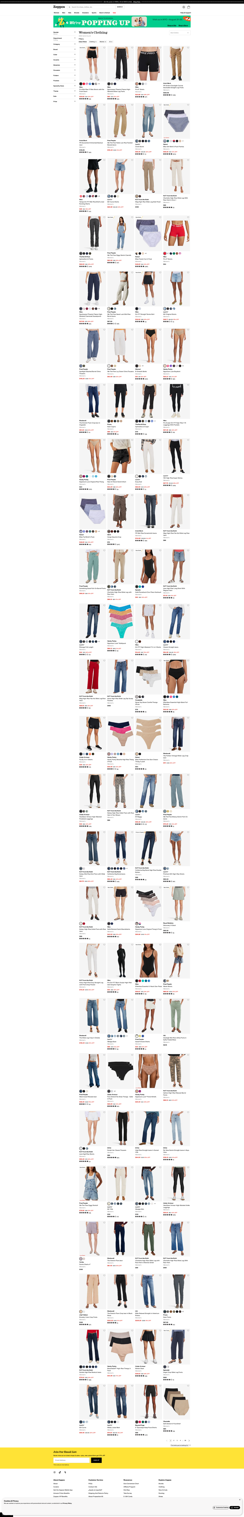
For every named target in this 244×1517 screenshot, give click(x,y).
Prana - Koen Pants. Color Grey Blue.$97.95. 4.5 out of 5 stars (176, 1300)
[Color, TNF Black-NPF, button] (83, 253)
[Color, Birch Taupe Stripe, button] (83, 1258)
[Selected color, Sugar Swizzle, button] (136, 1036)
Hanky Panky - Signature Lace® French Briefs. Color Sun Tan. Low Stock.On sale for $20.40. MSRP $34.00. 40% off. (148, 1080)
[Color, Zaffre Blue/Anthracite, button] (142, 586)
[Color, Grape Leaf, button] (118, 421)
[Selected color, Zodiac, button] (108, 476)
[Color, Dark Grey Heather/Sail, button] (111, 83)
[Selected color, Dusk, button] (164, 811)
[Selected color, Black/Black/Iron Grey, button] (80, 83)
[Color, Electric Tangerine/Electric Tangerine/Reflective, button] (90, 753)
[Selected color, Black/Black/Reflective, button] (80, 753)
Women (102, 42)
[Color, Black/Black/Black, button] (177, 141)
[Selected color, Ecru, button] (80, 923)
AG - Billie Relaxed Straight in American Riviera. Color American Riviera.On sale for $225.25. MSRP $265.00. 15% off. (148, 1300)
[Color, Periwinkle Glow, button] (152, 421)
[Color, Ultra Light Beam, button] (114, 308)
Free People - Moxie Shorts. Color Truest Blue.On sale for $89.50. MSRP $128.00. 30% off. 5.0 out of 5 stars (176, 969)
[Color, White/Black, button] (139, 308)
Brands (161, 1483)
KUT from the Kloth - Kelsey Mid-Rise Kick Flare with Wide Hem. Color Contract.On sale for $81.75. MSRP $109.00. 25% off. (92, 856)
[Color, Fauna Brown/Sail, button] (93, 308)
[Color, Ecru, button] (111, 476)
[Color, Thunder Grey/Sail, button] (96, 308)
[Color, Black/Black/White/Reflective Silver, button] (96, 196)
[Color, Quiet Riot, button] (173, 308)
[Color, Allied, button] (83, 1366)
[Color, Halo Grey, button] (111, 1091)
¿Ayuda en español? (95, 1490)
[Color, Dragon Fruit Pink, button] (167, 365)
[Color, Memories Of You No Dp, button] (114, 196)
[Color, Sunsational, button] (114, 476)
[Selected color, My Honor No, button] (80, 641)
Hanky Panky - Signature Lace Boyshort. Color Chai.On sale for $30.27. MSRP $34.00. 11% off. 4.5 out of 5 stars (176, 354)
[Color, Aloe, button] (114, 365)
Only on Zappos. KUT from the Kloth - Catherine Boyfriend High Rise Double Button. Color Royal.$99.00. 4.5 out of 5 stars (148, 856)
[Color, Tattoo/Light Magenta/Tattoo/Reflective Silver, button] (83, 196)
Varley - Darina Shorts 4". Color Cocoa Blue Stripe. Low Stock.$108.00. (92, 1246)
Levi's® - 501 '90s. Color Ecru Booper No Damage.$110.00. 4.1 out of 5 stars (120, 1192)
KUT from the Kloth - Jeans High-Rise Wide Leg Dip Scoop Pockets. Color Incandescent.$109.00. (120, 686)
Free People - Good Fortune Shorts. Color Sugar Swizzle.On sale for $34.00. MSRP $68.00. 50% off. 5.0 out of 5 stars (148, 1024)
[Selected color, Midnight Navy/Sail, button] (80, 308)
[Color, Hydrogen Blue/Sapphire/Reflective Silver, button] (86, 196)
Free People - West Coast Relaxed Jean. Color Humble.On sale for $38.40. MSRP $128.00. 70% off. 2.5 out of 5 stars (92, 1080)
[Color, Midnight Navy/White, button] (93, 83)
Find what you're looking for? (180, 1445)
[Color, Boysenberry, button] (83, 476)
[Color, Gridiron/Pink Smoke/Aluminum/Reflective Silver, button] (90, 196)
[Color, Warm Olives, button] (139, 1036)
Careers (56, 1487)
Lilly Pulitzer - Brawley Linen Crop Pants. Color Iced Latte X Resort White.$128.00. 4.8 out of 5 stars (92, 1300)
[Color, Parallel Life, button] (142, 1203)
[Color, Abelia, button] (118, 868)
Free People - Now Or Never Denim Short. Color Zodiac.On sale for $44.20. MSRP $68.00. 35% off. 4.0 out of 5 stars (120, 464)
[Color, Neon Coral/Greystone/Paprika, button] (173, 141)
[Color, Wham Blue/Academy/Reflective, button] (86, 753)
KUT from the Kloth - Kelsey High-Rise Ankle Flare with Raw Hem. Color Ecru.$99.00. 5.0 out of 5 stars (92, 913)
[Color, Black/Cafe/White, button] (136, 253)
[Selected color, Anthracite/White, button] (136, 586)
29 (185, 1440)
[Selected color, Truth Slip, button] (136, 476)
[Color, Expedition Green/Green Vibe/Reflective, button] (93, 753)
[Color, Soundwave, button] (111, 308)
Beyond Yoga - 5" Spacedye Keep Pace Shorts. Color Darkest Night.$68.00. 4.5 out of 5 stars (148, 1410)
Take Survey (128, 1493)
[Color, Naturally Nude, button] (139, 365)
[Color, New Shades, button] (145, 141)
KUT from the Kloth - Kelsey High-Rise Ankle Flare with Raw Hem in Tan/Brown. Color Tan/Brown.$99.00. (120, 800)
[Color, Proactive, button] (86, 1148)
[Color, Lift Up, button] (148, 141)
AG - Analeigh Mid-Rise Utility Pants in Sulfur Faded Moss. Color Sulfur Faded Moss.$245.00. (176, 1024)
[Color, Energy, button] (142, 980)
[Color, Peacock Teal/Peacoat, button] (139, 586)
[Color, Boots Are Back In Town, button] (118, 1036)
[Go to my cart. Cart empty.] (189, 7)
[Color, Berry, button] (83, 1091)
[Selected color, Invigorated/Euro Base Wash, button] (108, 868)
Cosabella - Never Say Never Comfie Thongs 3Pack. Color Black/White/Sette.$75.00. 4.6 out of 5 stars (148, 686)
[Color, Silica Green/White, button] (86, 811)
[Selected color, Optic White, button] (80, 1148)
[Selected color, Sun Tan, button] (136, 1091)
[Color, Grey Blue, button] (114, 421)
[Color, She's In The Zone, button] (139, 1203)
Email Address (60, 1460)
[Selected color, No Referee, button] (164, 308)
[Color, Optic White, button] (83, 868)
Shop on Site (171, 25)
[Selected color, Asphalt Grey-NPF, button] (80, 253)
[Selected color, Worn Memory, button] (136, 811)
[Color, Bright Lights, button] (170, 811)
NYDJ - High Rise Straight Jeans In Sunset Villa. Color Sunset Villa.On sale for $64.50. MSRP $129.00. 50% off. (148, 1136)
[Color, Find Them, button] (96, 641)
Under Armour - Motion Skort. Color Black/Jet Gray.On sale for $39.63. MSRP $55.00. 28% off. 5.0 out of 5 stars (148, 1355)
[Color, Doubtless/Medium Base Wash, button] (124, 868)
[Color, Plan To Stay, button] (114, 1203)
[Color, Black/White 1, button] (139, 83)
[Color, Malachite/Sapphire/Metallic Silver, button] (173, 253)
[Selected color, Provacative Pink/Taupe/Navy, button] (108, 753)
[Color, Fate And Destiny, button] (145, 476)
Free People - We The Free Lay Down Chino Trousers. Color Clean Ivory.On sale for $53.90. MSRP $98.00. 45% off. (120, 354)
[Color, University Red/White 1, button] (83, 83)
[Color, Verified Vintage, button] (111, 1203)
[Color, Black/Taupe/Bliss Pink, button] (114, 753)
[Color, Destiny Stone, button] (145, 1203)
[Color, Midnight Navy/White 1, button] (170, 253)
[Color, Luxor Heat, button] (167, 868)
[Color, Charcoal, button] (118, 531)
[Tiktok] (60, 1472)
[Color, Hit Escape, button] (167, 308)
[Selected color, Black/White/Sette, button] (136, 696)
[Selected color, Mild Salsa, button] (80, 1421)
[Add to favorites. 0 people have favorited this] (104, 47)
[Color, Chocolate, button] (139, 196)
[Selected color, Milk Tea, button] (136, 196)
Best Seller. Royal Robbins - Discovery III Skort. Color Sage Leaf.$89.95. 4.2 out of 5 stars (176, 913)
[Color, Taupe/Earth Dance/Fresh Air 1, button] (118, 753)
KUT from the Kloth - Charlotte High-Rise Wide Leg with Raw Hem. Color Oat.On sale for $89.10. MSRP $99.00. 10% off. (120, 574)
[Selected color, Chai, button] (164, 365)
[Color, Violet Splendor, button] (142, 1036)
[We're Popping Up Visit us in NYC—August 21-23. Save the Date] (122, 21)
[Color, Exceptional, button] (93, 1366)
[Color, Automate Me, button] (83, 641)
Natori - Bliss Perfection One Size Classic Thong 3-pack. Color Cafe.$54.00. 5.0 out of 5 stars (148, 743)
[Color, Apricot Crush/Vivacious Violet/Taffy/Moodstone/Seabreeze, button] (139, 923)
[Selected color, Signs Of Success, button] (108, 196)
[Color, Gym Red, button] (139, 980)
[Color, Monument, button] (96, 1366)
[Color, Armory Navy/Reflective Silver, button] (139, 641)
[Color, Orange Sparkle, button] (90, 476)
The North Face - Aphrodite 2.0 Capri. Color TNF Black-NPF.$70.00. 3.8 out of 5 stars (148, 409)
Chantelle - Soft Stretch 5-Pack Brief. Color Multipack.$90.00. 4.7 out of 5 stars (176, 1410)
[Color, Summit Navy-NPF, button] (86, 253)
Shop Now (136, 2)
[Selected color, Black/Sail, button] (108, 83)
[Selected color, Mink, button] (108, 531)
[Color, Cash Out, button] (118, 1203)
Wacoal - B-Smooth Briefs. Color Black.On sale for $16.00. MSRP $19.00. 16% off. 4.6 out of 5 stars (148, 354)
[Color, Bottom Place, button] (170, 308)
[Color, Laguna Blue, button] (96, 476)
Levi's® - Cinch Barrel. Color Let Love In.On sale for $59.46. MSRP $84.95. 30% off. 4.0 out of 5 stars (148, 129)
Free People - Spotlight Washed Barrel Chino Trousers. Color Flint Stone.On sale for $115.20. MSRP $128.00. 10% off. (92, 354)
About (55, 1483)
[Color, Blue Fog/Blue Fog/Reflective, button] (83, 753)
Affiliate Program (129, 1487)
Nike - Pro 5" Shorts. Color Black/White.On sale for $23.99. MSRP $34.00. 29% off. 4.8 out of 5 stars (148, 73)
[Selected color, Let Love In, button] (136, 141)
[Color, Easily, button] (121, 868)
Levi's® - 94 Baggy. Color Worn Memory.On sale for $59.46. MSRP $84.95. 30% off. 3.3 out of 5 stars (148, 800)
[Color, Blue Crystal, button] (173, 696)
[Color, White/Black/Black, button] (145, 83)
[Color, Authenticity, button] (111, 868)
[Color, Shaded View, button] (114, 1421)
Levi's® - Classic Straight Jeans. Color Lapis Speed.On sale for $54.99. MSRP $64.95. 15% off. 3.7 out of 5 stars (176, 630)
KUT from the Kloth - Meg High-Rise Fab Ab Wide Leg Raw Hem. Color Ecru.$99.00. (176, 519)
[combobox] (91, 7)
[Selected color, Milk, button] (108, 308)
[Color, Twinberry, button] (111, 531)
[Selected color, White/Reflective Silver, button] (136, 641)
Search (120, 7)
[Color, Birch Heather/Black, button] (90, 308)
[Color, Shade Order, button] (145, 811)
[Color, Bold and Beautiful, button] (121, 1036)
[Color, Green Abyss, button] (177, 696)
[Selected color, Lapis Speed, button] (164, 641)
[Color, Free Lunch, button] (142, 476)
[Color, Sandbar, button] (121, 421)
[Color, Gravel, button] (167, 1311)
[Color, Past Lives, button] (139, 141)
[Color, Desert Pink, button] (170, 696)
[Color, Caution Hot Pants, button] (142, 811)
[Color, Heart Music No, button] (86, 1421)
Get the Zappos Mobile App (63, 1490)
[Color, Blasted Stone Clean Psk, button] (86, 641)
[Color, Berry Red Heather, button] (139, 1421)
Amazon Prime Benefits (61, 1493)
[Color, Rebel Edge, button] (139, 476)
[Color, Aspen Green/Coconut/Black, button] (167, 141)
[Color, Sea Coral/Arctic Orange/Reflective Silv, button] (80, 196)
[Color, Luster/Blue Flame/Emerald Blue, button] (170, 141)
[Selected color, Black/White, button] (136, 83)
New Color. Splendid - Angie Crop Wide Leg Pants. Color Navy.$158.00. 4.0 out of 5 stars (176, 1355)
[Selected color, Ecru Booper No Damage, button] (108, 1203)
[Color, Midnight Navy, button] (167, 696)
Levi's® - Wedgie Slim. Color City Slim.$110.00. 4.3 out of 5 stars (148, 1192)
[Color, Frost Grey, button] (145, 421)
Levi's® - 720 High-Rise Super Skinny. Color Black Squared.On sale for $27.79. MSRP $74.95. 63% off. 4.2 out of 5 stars (176, 464)
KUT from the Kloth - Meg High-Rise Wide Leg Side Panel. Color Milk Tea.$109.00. (148, 185)
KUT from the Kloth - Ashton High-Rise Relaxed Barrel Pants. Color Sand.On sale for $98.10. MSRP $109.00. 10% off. (176, 1080)
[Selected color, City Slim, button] (136, 1203)
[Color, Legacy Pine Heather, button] (142, 1421)
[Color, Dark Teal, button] (86, 476)
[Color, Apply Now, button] (90, 641)
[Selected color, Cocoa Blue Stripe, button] (80, 1258)
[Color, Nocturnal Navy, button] (145, 1421)
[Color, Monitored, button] (90, 1366)
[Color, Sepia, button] (111, 421)
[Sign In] (183, 7)
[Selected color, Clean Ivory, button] (108, 365)
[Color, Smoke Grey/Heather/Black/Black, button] (142, 83)
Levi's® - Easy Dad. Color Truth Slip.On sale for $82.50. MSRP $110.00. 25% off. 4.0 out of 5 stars (148, 464)
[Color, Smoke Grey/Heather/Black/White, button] (96, 83)
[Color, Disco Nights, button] (152, 1203)
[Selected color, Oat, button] (108, 586)
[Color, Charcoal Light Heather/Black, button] (83, 811)
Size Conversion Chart (131, 1483)
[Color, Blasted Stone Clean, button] (114, 1036)
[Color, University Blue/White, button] (90, 83)
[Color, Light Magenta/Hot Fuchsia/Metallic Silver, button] (180, 253)
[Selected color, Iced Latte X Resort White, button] (80, 1311)
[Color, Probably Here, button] (111, 1036)
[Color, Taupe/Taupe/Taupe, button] (124, 753)
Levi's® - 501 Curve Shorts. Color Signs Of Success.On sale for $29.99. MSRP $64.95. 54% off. (120, 185)
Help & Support (185, 13)
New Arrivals (163, 1490)
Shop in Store (183, 25)
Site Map (127, 1490)
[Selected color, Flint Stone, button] (80, 365)
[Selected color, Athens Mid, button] (164, 868)
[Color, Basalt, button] (180, 1311)
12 (110, 42)
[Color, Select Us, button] (93, 641)
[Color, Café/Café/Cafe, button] (180, 141)
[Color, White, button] (177, 365)
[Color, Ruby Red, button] (83, 923)
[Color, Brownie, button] (111, 365)
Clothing (92, 42)
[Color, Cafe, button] (96, 531)
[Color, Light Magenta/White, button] (86, 83)
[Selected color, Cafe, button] (136, 753)
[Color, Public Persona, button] (142, 141)
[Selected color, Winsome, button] (80, 1366)
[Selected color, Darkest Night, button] (136, 1421)
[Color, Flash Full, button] (121, 1203)
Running (161, 1493)
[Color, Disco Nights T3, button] (118, 196)
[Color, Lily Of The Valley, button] (86, 1091)
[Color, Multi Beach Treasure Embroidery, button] (83, 1311)
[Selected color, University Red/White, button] (164, 253)
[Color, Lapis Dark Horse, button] (173, 641)
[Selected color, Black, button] (136, 365)
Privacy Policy (67, 1503)
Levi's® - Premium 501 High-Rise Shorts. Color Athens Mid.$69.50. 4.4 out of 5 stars (176, 856)
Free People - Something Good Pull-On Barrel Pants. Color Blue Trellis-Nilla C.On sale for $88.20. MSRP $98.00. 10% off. (92, 574)
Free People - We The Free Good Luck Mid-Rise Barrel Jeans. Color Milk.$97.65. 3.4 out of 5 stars (120, 298)
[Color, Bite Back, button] (124, 1036)
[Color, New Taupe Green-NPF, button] (90, 253)
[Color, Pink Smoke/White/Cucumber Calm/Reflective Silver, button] (93, 196)
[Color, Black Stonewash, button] (139, 811)
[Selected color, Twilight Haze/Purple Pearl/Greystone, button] (164, 141)
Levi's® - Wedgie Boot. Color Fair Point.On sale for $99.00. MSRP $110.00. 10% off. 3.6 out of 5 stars (120, 1024)
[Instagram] (54, 1472)
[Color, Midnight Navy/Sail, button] (114, 83)
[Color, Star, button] (114, 586)
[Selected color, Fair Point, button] (108, 1036)
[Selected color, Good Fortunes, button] (108, 1421)
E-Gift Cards (128, 1496)
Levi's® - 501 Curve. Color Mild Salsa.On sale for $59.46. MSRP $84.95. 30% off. (92, 1410)
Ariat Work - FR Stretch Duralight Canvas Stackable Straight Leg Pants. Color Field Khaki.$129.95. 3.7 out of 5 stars (176, 73)
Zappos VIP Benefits (60, 1496)
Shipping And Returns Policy (98, 1493)
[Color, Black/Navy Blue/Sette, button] (142, 696)
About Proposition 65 (95, 1496)
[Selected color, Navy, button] (164, 1366)
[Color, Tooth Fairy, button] (118, 1421)
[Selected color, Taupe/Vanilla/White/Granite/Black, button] (136, 923)
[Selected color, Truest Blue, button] (164, 980)
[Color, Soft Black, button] (170, 641)
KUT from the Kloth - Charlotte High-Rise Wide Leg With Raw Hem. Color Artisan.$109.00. (176, 1246)
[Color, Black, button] (180, 365)
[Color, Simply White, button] (177, 641)
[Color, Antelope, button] (167, 811)
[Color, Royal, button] (114, 868)
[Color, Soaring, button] (111, 586)
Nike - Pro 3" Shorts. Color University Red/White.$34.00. (176, 241)
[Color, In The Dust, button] (148, 1203)
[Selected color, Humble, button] (80, 1091)
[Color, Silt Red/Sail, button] (83, 308)
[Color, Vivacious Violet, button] (170, 365)
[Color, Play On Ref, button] (83, 1421)
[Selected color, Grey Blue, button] (164, 1311)
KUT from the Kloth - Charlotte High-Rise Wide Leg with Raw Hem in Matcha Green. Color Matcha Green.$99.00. (148, 1246)
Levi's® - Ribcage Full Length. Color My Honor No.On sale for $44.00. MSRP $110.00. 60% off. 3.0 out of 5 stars (92, 630)
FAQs (90, 1483)
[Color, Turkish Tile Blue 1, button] (93, 476)
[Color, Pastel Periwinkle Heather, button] (148, 1421)
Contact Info (92, 1487)
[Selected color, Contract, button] (80, 868)
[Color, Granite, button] (173, 365)
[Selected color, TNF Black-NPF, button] (136, 421)
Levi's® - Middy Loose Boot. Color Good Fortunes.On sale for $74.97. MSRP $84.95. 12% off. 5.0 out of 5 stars (120, 1410)
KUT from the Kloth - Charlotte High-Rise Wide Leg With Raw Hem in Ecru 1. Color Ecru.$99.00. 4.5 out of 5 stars (176, 185)
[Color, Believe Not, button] (111, 196)
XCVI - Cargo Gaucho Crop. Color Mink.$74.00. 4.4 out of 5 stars (120, 519)
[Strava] (65, 1472)
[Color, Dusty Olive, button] (83, 365)
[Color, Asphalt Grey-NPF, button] (148, 421)
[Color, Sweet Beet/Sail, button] (86, 308)
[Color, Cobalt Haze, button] (167, 641)
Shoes (161, 1496)
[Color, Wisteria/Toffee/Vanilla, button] (111, 753)
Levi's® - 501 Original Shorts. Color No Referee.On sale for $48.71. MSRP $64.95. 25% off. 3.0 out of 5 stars (176, 298)
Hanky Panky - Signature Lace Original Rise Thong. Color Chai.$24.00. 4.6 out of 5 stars (92, 464)
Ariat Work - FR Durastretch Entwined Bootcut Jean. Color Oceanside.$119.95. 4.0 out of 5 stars (92, 129)
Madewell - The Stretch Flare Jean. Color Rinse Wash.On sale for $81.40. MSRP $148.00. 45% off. (120, 1246)
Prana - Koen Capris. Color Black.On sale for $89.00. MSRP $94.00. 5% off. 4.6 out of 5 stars (120, 409)
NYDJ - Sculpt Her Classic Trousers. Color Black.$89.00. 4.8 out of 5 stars (120, 1136)
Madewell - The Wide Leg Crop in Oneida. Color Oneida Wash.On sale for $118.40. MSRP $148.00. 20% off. (92, 1024)
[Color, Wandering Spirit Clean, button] (111, 1421)
